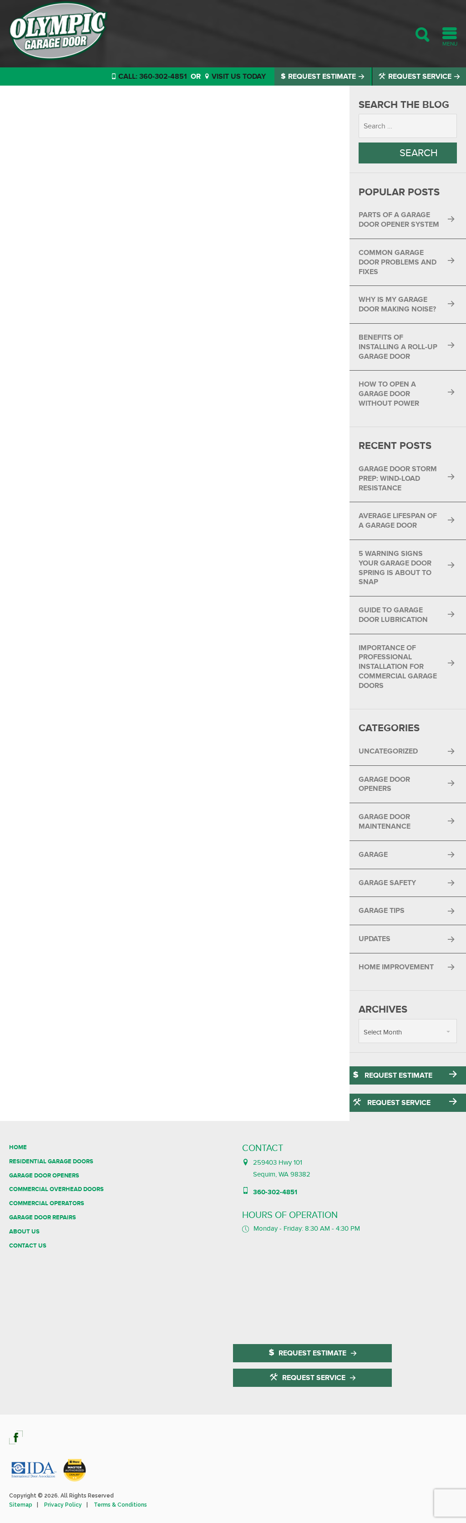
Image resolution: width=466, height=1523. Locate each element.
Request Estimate (322, 76)
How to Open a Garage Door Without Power (389, 394)
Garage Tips (382, 910)
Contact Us (27, 1245)
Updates (374, 938)
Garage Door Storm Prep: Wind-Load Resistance (398, 478)
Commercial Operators (46, 1203)
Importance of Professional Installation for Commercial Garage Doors (398, 666)
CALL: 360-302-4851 (151, 76)
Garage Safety (387, 882)
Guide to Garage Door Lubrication (393, 615)
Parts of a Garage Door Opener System (399, 219)
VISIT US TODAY (238, 76)
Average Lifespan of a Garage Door (398, 520)
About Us (24, 1231)
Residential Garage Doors (51, 1161)
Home (18, 1147)
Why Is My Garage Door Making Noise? (397, 304)
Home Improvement (396, 967)
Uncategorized (388, 751)
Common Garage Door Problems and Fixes (397, 262)
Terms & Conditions (120, 1505)
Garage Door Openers (384, 784)
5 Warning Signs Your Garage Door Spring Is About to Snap (395, 567)
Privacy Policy (63, 1505)
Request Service (419, 76)
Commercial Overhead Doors (56, 1189)
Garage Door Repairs (42, 1217)
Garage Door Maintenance (384, 821)
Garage (373, 854)
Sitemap (20, 1505)
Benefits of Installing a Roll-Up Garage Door (398, 347)
